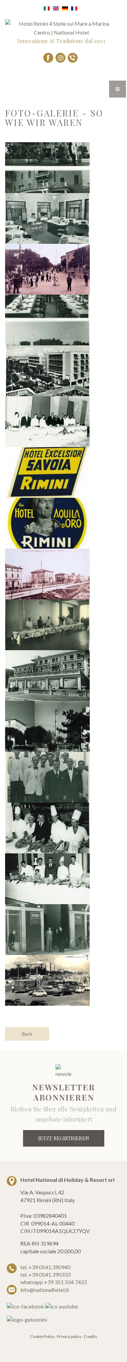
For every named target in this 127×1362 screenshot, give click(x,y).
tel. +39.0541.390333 (45, 1274)
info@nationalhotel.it (44, 1289)
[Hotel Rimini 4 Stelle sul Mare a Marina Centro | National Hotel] (61, 27)
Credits (90, 1336)
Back (27, 1034)
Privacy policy (69, 1336)
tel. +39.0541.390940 (45, 1267)
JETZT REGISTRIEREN (63, 1138)
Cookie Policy (42, 1336)
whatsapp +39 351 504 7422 (53, 1282)
